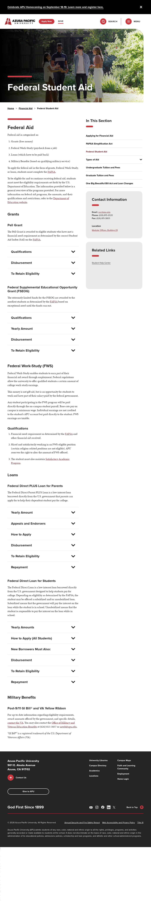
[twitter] (114, 807)
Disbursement (21, 262)
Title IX (140, 822)
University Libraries (98, 760)
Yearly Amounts (22, 627)
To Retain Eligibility (25, 273)
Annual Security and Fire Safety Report (82, 822)
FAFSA (51, 172)
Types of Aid (92, 159)
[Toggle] (139, 159)
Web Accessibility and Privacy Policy (118, 822)
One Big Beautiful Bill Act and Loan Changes (109, 183)
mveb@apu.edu (68, 726)
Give (60, 21)
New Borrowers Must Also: (31, 649)
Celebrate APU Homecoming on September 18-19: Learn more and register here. (56, 7)
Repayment (19, 567)
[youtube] (91, 807)
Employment (123, 773)
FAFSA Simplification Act (99, 143)
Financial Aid (25, 108)
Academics (94, 770)
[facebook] (103, 807)
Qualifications (21, 251)
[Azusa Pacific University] (20, 21)
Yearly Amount (22, 328)
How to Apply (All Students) (31, 638)
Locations (93, 775)
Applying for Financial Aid (99, 135)
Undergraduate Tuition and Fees (103, 167)
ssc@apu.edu (104, 212)
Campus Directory (97, 765)
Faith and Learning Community (126, 767)
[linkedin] (108, 807)
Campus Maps (124, 760)
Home (11, 108)
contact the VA (15, 722)
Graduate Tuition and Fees (100, 175)
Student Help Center (101, 262)
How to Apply (21, 534)
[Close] (141, 7)
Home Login (123, 779)
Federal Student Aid (96, 151)
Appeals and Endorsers (28, 523)
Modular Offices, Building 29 (105, 230)
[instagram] (97, 807)
